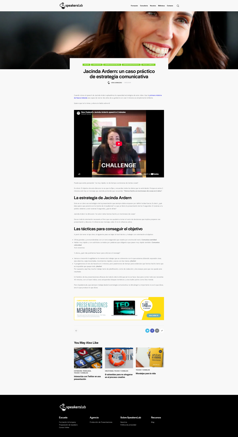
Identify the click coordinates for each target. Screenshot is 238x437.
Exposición (78, 371)
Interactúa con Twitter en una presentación (87, 377)
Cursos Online (64, 427)
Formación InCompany (67, 422)
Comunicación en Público (112, 64)
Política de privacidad (128, 425)
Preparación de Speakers (68, 425)
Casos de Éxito (97, 64)
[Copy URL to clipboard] (162, 331)
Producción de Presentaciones (101, 422)
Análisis (86, 64)
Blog (152, 422)
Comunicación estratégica (131, 64)
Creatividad (109, 371)
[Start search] (178, 5)
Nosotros (123, 422)
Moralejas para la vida (146, 373)
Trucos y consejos (148, 64)
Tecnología (87, 371)
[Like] (76, 331)
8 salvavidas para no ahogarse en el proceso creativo (118, 375)
